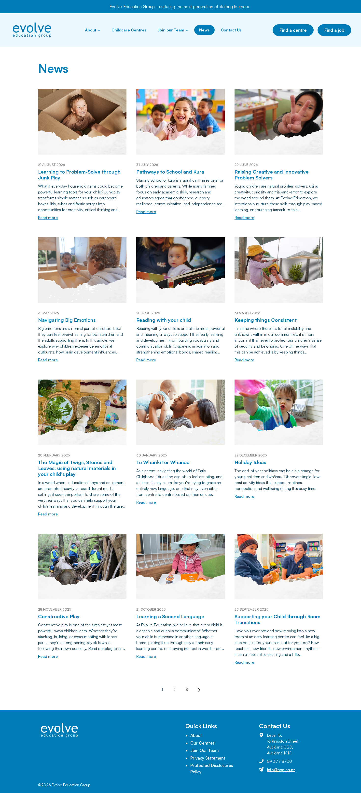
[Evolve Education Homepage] (32, 30)
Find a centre (293, 30)
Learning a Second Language (170, 616)
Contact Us (231, 30)
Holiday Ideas (250, 462)
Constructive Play (59, 616)
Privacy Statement (207, 758)
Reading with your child (163, 320)
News (204, 30)
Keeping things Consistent (266, 320)
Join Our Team (204, 750)
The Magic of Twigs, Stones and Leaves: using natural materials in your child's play (77, 468)
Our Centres (202, 743)
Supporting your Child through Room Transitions (277, 619)
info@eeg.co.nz (281, 769)
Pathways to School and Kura (170, 172)
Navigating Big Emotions (67, 320)
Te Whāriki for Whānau (163, 462)
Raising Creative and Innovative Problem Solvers (272, 175)
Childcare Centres (128, 30)
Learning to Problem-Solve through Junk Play (79, 175)
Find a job (334, 30)
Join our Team (170, 30)
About (90, 30)
